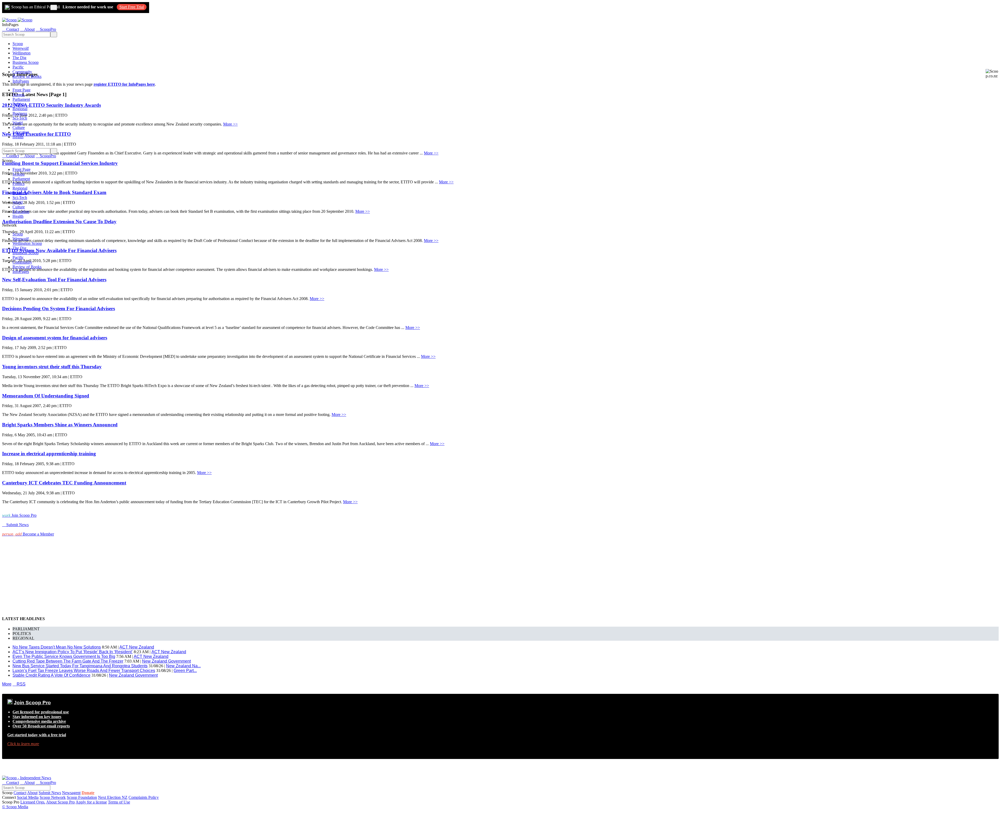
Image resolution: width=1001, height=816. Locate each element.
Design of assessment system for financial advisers (54, 337)
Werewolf (21, 48)
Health (18, 137)
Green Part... (185, 670)
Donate (88, 792)
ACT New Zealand (136, 647)
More (6, 684)
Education (21, 132)
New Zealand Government (166, 661)
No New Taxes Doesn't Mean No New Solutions (57, 647)
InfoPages (21, 81)
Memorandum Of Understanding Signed (45, 395)
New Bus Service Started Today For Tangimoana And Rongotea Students (80, 666)
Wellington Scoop (27, 243)
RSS (19, 684)
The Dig (19, 57)
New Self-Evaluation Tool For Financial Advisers (54, 279)
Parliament (21, 99)
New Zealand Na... (183, 666)
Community (22, 72)
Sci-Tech (20, 118)
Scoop (18, 43)
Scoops (19, 94)
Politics (19, 104)
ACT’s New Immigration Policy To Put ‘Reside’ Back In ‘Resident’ (73, 652)
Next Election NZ (112, 797)
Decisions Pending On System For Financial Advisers (58, 308)
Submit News (50, 792)
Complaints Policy (144, 797)
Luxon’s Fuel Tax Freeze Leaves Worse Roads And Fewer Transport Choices (84, 670)
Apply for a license (91, 802)
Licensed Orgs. (32, 802)
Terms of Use (119, 802)
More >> (230, 124)
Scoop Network (53, 797)
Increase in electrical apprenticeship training (49, 453)
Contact (20, 792)
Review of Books (27, 76)
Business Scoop (26, 62)
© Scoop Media (15, 807)
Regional (20, 109)
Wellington (21, 53)
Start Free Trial (131, 7)
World (18, 123)
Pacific (18, 67)
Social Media (28, 797)
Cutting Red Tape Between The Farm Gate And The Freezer (68, 661)
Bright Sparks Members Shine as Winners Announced (60, 424)
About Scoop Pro (60, 802)
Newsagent (71, 792)
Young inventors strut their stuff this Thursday (52, 366)
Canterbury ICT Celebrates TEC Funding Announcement (64, 482)
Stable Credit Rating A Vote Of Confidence (51, 675)
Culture (19, 127)
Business (20, 113)
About (32, 792)
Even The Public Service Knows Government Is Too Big (64, 656)
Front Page (21, 90)
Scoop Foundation (82, 797)
